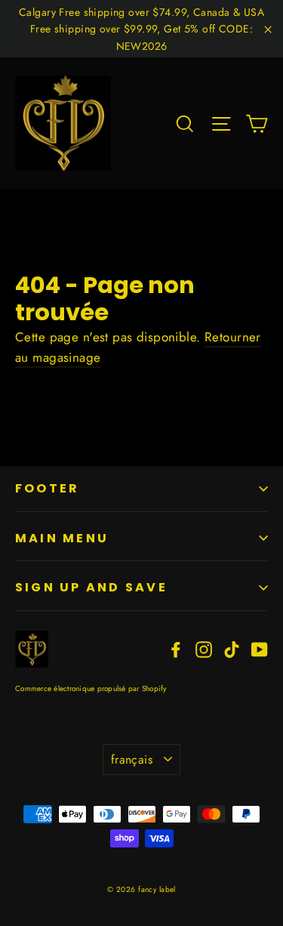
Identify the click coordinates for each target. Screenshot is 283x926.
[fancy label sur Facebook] (176, 648)
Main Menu (62, 538)
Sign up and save (91, 587)
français (131, 759)
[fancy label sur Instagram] (203, 648)
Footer (47, 488)
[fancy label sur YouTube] (259, 648)
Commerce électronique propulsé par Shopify (91, 688)
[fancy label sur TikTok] (231, 648)
